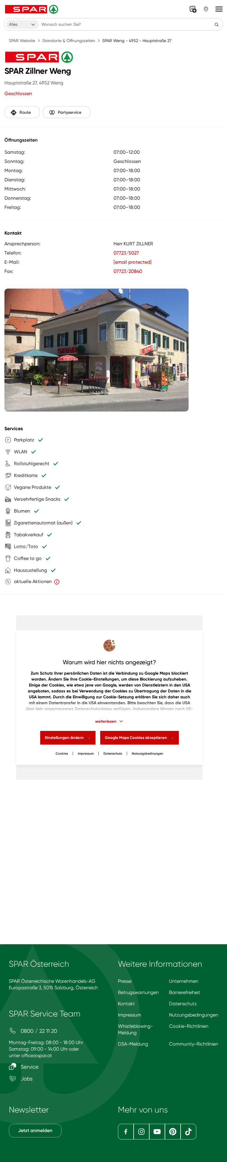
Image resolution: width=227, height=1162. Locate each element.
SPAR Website (22, 40)
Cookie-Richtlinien (188, 1026)
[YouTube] (157, 1131)
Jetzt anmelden (35, 1130)
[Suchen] (217, 24)
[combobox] (22, 24)
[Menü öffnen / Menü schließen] (219, 9)
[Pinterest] (173, 1131)
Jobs (26, 1078)
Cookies (62, 754)
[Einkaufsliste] (193, 9)
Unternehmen (183, 981)
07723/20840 (128, 271)
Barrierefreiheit (184, 992)
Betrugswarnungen (138, 992)
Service (29, 1067)
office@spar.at (36, 1055)
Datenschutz (112, 754)
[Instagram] (141, 1131)
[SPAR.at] (32, 9)
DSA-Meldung (133, 1044)
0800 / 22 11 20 (38, 1031)
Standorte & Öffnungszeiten (68, 40)
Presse (125, 981)
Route (25, 112)
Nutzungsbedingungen (193, 1015)
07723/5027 (126, 253)
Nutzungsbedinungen (147, 754)
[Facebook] (126, 1131)
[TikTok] (188, 1131)
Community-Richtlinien (193, 1044)
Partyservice (69, 112)
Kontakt (126, 1003)
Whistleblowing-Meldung (135, 1029)
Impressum (86, 754)
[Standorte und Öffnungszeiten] (206, 9)
